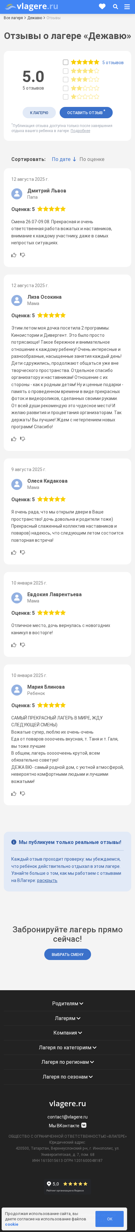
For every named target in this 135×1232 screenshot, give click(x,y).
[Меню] (127, 7)
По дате (61, 159)
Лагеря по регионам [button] (65, 1062)
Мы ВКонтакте (64, 1125)
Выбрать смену (68, 954)
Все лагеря (13, 18)
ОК (109, 1219)
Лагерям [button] (66, 1018)
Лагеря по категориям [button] (66, 1048)
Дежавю (34, 18)
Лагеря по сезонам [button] (66, 1077)
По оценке (92, 159)
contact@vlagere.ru (67, 1116)
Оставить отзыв (86, 112)
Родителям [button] (65, 1004)
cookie (11, 1224)
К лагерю (39, 113)
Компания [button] (65, 1033)
